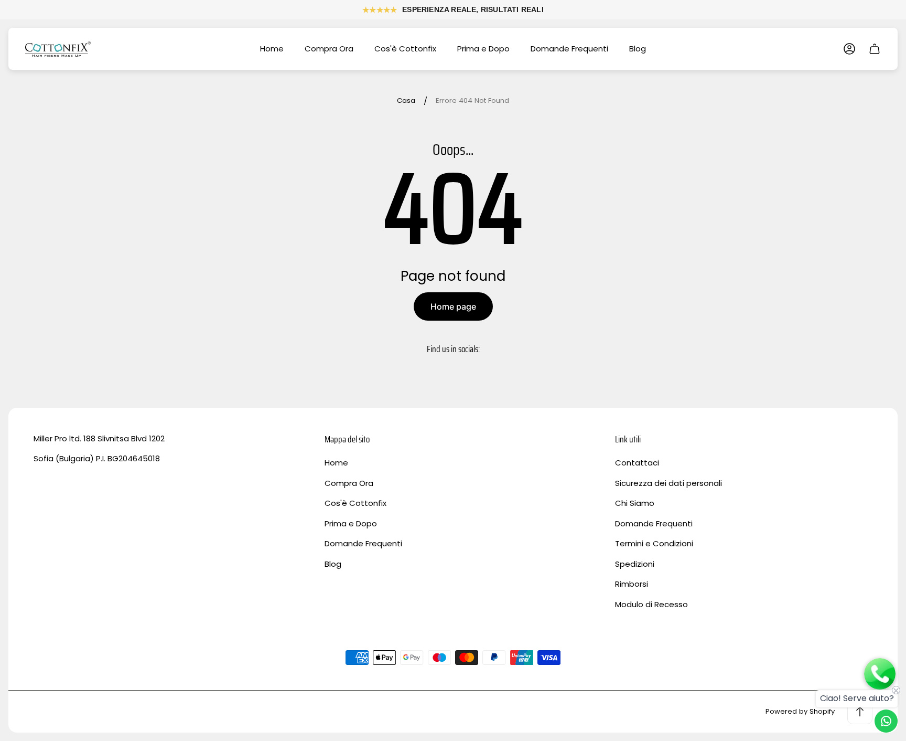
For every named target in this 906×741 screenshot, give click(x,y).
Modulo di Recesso (651, 604)
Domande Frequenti (363, 543)
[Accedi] (849, 48)
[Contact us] (886, 721)
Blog (333, 563)
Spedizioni (634, 563)
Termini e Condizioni (654, 543)
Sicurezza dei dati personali (668, 483)
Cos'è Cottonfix (355, 503)
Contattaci (637, 462)
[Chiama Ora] (880, 674)
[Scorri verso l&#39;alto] (859, 711)
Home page (453, 306)
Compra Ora (349, 483)
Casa (406, 101)
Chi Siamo (634, 503)
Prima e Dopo (351, 523)
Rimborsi (631, 583)
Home (336, 462)
